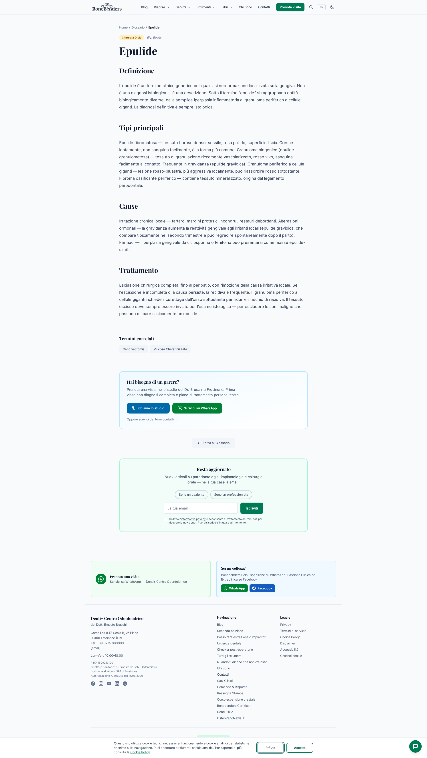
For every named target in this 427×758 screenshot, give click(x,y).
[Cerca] (311, 7)
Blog (144, 7)
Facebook (265, 588)
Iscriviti (252, 508)
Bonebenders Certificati (234, 705)
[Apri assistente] (415, 746)
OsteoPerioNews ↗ (231, 718)
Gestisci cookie (291, 656)
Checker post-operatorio (235, 649)
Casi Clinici (225, 681)
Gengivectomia (134, 349)
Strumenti (204, 7)
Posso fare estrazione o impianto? (241, 637)
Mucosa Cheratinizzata (170, 349)
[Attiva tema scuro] (332, 7)
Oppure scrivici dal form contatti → (152, 419)
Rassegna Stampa (230, 693)
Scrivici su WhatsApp (200, 408)
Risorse (160, 7)
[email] (96, 648)
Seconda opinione (230, 631)
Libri (225, 7)
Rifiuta (270, 748)
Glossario (138, 27)
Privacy (285, 624)
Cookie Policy (290, 637)
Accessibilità (289, 649)
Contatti (264, 7)
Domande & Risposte (232, 687)
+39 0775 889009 (110, 643)
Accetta (300, 748)
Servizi (181, 7)
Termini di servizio (293, 631)
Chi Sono (245, 7)
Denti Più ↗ (225, 712)
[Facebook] (93, 683)
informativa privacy (193, 519)
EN (322, 7)
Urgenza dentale (229, 643)
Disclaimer (287, 643)
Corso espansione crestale (236, 699)
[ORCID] (125, 683)
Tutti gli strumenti (229, 656)
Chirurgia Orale (131, 37)
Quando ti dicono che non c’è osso (242, 662)
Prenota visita (290, 7)
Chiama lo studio (151, 408)
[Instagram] (101, 683)
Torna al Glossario (216, 443)
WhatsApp (237, 588)
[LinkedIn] (117, 683)
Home (123, 27)
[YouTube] (109, 683)
